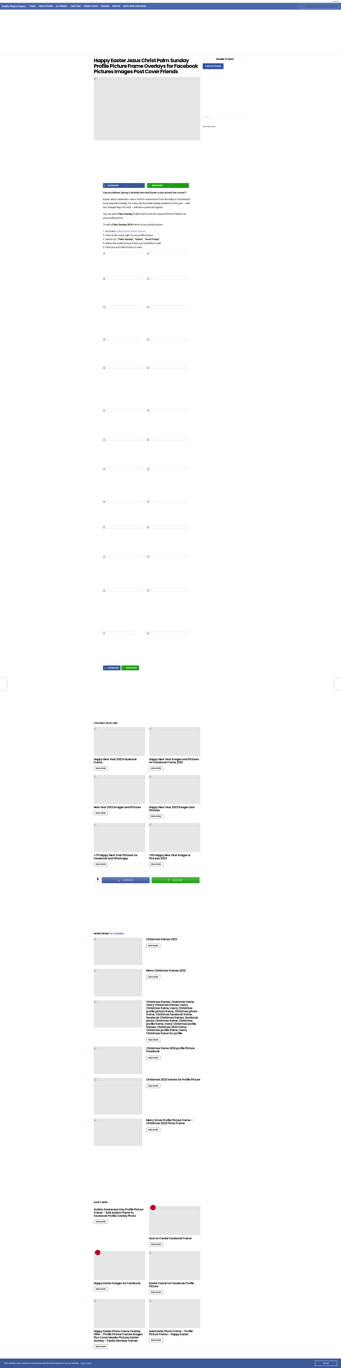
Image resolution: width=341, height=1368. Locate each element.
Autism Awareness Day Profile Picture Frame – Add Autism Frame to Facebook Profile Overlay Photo (118, 1212)
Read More (101, 768)
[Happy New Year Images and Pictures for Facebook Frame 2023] (174, 741)
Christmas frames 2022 (161, 939)
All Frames (61, 6)
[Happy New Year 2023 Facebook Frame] (119, 741)
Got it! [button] (326, 1363)
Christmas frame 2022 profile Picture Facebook (170, 1049)
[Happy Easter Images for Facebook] (119, 1265)
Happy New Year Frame (134, 6)
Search (336, 6)
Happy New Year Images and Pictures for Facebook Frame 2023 (174, 760)
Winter (116, 6)
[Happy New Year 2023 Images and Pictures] (174, 789)
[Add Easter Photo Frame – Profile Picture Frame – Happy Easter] (174, 1313)
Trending (153, 1207)
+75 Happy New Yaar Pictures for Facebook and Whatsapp (116, 856)
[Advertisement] (170, 31)
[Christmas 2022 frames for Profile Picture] (118, 1096)
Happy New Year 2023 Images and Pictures (171, 808)
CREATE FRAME (213, 66)
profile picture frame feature (130, 231)
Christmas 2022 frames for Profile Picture (173, 1079)
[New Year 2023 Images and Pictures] (119, 789)
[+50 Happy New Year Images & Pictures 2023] (174, 837)
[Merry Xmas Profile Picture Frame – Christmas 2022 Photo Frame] (118, 1132)
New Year (76, 6)
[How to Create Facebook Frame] (174, 1220)
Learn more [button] (85, 1363)
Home (32, 6)
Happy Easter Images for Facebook (117, 1283)
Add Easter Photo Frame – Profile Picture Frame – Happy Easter (171, 1332)
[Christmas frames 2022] (118, 951)
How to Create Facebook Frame (170, 1238)
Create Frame (45, 6)
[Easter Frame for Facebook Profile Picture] (174, 1265)
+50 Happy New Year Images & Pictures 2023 (169, 856)
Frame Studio (91, 6)
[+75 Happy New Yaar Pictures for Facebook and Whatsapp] (119, 837)
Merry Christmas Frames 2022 (166, 970)
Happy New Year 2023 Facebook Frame (115, 760)
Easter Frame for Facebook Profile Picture (171, 1284)
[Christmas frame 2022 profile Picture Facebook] (118, 1060)
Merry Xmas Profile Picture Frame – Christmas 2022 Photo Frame (169, 1121)
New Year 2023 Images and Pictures (117, 807)
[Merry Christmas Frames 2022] (118, 982)
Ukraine (105, 6)
